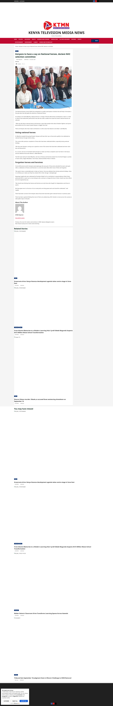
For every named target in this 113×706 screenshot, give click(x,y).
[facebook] (94, 1)
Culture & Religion (65, 39)
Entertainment (19, 42)
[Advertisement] (56, 12)
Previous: (34, 222)
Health (34, 39)
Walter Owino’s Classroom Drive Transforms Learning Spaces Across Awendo (41, 613)
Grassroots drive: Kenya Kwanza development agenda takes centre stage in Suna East (44, 482)
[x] (98, 1)
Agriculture (54, 39)
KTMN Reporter (19, 59)
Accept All (23, 701)
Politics (21, 39)
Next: (27, 223)
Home (16, 46)
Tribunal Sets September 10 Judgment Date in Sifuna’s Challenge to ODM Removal (42, 678)
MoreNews (38, 705)
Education (27, 39)
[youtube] (96, 1)
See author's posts (20, 218)
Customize (6, 701)
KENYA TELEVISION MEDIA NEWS (56, 32)
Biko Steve (16, 680)
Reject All (15, 701)
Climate (36, 42)
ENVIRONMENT (28, 42)
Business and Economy (43, 39)
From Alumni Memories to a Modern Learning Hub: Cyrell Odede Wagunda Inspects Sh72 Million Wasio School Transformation (43, 331)
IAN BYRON (17, 285)
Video (96, 40)
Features (73, 39)
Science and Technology (45, 42)
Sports (79, 39)
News (15, 39)
